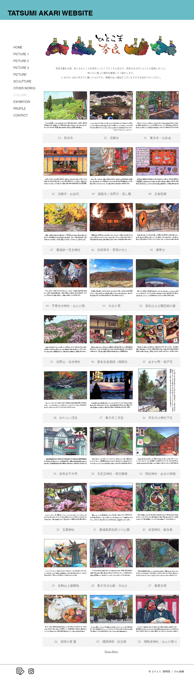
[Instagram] (31, 671)
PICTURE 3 (21, 68)
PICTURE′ (20, 74)
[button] (65, 115)
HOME (17, 47)
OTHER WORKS (24, 88)
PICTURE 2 (21, 61)
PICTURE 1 (21, 54)
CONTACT (20, 115)
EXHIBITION (21, 102)
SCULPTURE (22, 81)
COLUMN (20, 95)
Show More (111, 651)
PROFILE (19, 108)
